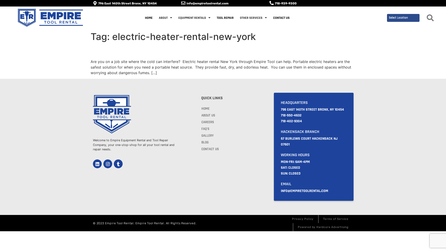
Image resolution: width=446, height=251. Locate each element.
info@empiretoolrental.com (208, 3)
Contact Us (281, 18)
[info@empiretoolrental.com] (183, 3)
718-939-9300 (286, 3)
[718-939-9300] (271, 3)
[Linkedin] (97, 163)
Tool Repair (225, 18)
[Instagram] (107, 163)
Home (149, 18)
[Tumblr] (118, 163)
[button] (430, 18)
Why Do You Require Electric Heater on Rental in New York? (195, 50)
